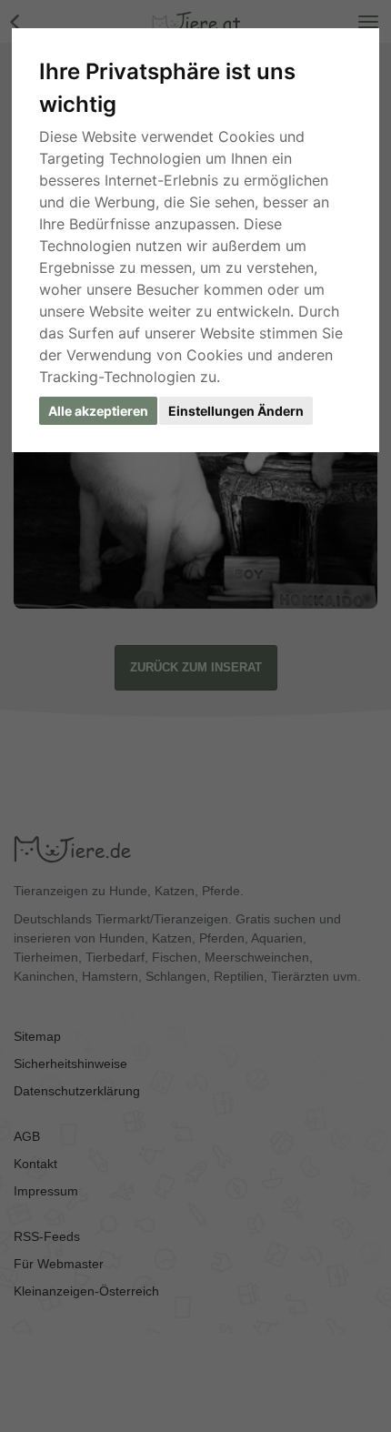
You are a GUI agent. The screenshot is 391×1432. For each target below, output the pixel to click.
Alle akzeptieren (98, 411)
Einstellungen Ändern (236, 411)
